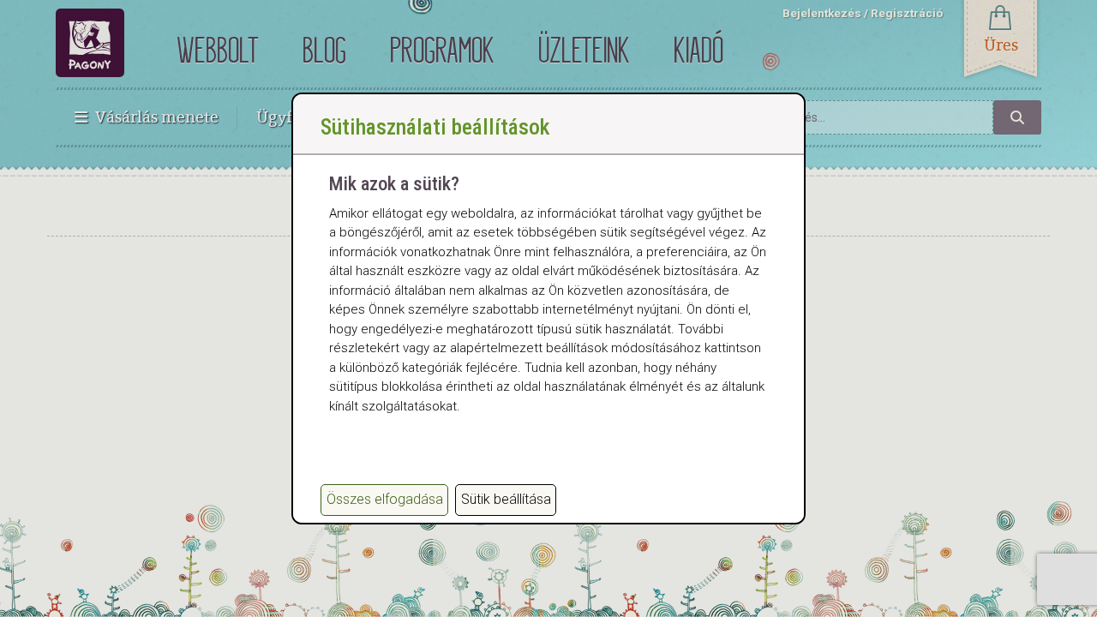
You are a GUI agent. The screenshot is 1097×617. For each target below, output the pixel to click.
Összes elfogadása (385, 499)
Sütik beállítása (506, 499)
